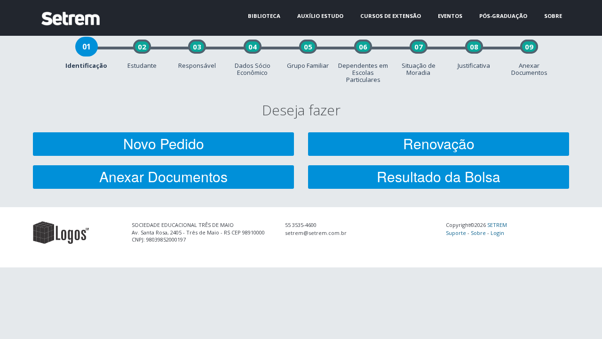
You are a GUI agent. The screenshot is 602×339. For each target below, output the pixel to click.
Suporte (456, 232)
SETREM (497, 224)
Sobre (478, 232)
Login (497, 232)
